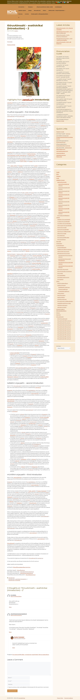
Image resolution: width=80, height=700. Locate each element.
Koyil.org (9, 1)
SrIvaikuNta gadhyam (63, 291)
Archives (58, 346)
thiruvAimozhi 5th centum (64, 330)
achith (23, 159)
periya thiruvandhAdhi (63, 229)
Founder (39, 2)
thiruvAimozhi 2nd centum (64, 324)
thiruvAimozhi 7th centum (64, 334)
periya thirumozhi (61, 182)
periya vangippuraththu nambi (23, 367)
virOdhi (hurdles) (36, 269)
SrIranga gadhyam (63, 289)
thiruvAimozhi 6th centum (64, 332)
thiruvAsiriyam (61, 235)
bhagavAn (9, 119)
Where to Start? (15, 1)
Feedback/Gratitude (23, 2)
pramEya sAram (61, 295)
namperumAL (37, 69)
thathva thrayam (31, 153)
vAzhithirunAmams (62, 305)
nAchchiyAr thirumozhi (63, 251)
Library (53, 2)
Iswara (34, 158)
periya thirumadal (61, 227)
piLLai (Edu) (26, 1)
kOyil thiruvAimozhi (62, 318)
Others (44, 10)
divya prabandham (42, 1)
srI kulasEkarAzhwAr (14, 290)
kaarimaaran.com (60, 149)
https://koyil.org (21, 570)
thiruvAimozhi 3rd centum (64, 326)
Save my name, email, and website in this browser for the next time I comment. (28, 687)
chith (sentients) (11, 155)
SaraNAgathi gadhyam (64, 287)
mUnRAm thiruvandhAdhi (64, 223)
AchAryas (21, 1)
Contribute (43, 2)
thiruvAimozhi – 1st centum (14, 580)
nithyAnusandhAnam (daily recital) (45, 7)
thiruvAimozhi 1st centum (63, 322)
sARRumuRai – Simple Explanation (56, 10)
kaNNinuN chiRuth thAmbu (64, 249)
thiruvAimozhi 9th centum (64, 338)
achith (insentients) (21, 155)
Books (53, 1)
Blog (57, 174)
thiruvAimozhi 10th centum (64, 320)
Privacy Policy (60, 698)
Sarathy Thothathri (19, 637)
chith (20, 159)
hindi (57, 178)
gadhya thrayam (61, 285)
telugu (58, 312)
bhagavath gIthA (33, 1)
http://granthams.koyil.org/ (27, 571)
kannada (58, 241)
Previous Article (11, 44)
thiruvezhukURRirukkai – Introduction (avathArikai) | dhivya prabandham (30, 654)
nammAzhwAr (20, 69)
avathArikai (42, 240)
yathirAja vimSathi (61, 307)
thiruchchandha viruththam (64, 271)
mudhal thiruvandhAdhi (63, 221)
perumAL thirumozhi (62, 269)
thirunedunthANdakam (63, 215)
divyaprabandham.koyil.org (63, 145)
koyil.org (68, 133)
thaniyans (30, 7)
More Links (59, 156)
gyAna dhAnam (63, 1)
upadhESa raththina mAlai (64, 303)
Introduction (21, 7)
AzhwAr (9, 204)
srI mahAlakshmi (23, 105)
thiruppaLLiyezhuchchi (63, 277)
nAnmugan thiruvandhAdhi (64, 225)
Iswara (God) (31, 155)
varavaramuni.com (61, 155)
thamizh (58, 314)
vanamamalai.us (60, 153)
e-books (27, 14)
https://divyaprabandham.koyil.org (21, 567)
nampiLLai (29, 96)
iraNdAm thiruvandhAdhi (63, 219)
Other (57, 281)
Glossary (20, 14)
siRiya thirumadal (61, 233)
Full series (9, 41)
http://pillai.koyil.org (30, 574)
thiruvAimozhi (37, 10)
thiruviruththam (61, 239)
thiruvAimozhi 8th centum (64, 336)
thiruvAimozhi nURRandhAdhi (65, 301)
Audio (57, 172)
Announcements (14, 2)
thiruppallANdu (61, 275)
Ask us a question (32, 2)
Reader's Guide (60, 121)
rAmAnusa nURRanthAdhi (64, 231)
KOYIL (12, 11)
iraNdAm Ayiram (22, 10)
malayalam (59, 243)
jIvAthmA (43, 125)
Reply (10, 607)
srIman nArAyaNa (37, 255)
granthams (49, 1)
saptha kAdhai (61, 297)
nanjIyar (37, 240)
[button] (18, 17)
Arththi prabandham (62, 283)
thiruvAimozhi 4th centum (64, 328)
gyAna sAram (60, 293)
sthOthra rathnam (62, 299)
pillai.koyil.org (68, 147)
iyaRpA (30, 10)
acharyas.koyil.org (60, 142)
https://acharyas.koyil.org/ (26, 573)
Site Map (57, 1)
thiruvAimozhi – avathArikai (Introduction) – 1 (18, 579)
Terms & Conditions (68, 698)
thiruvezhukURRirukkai (63, 237)
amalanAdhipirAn (61, 247)
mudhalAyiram (58, 7)
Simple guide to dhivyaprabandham (39, 14)
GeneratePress (21, 698)
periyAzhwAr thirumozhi (63, 253)
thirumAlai (60, 273)
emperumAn (10, 222)
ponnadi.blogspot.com (62, 151)
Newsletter (49, 2)
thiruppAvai (60, 279)
